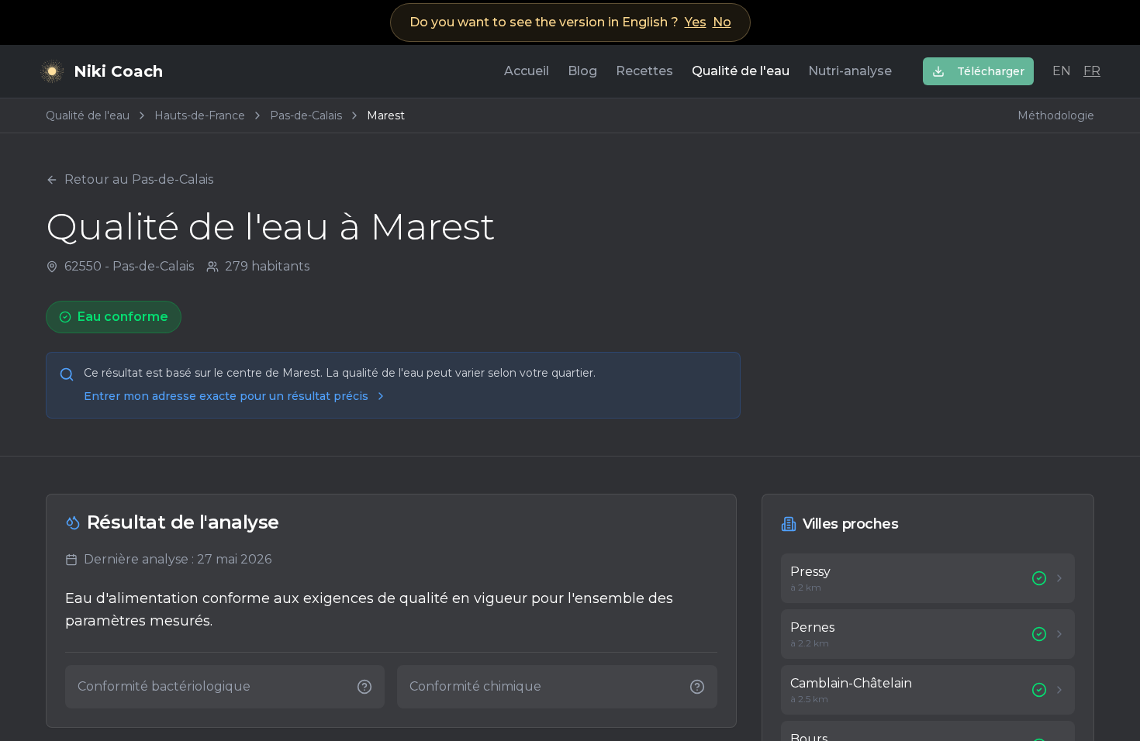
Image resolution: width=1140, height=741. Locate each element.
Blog (582, 71)
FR (1091, 71)
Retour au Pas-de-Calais (138, 179)
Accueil (526, 71)
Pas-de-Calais (306, 115)
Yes (695, 22)
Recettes (644, 71)
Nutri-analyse (850, 71)
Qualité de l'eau (740, 71)
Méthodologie (1055, 115)
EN (1061, 71)
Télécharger (990, 71)
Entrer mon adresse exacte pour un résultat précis (226, 396)
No (722, 22)
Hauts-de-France (199, 115)
